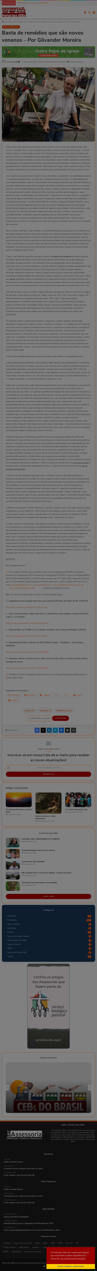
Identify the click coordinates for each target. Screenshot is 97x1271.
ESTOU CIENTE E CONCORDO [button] (70, 1266)
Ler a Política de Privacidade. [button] (73, 1258)
